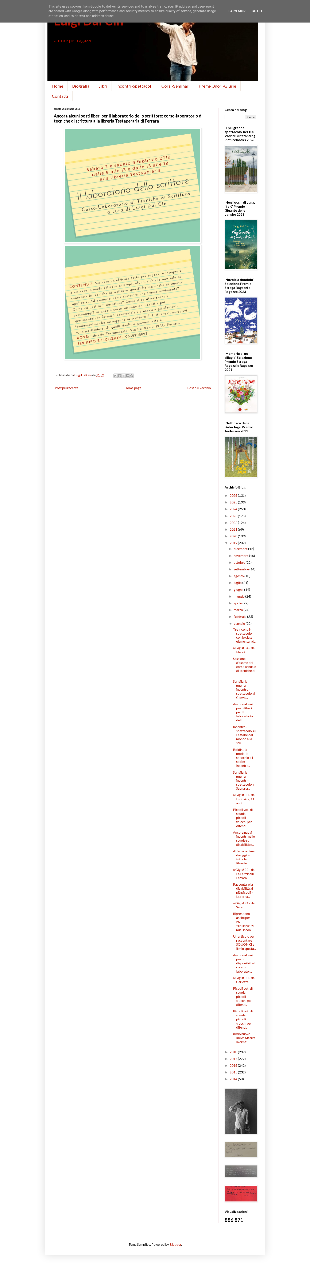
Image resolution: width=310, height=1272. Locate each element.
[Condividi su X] (123, 376)
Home (57, 85)
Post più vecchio (199, 388)
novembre (241, 556)
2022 (234, 523)
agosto (239, 576)
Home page (132, 388)
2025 (234, 502)
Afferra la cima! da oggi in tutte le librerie (244, 857)
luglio (238, 583)
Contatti (60, 96)
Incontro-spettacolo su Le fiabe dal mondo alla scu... (244, 735)
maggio (239, 596)
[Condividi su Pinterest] (131, 376)
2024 (234, 509)
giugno (239, 589)
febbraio (240, 616)
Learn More (236, 11)
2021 (234, 529)
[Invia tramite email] (115, 376)
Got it (257, 11)
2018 (234, 1052)
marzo (239, 610)
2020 (234, 536)
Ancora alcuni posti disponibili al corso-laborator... (244, 963)
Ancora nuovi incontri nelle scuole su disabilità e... (244, 838)
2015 (234, 1072)
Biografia (80, 85)
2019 (234, 543)
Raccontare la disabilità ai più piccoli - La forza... (243, 890)
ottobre (240, 562)
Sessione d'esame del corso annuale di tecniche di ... (244, 667)
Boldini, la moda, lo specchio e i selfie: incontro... (243, 757)
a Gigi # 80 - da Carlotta (244, 980)
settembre (241, 569)
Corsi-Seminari (175, 85)
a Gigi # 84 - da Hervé (244, 650)
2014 (234, 1079)
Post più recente (66, 388)
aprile (238, 603)
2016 (234, 1065)
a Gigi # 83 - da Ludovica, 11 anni (244, 799)
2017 (234, 1059)
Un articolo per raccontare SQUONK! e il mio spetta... (244, 942)
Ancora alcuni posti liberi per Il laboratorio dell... (243, 712)
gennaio (240, 623)
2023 (234, 516)
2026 (234, 495)
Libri (102, 85)
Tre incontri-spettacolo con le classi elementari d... (244, 635)
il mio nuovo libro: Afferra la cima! (244, 1038)
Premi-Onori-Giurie (217, 85)
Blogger (175, 1244)
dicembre (241, 549)
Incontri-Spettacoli (134, 85)
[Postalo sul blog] (119, 376)
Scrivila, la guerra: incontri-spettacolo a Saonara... (243, 780)
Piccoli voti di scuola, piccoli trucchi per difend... (243, 818)
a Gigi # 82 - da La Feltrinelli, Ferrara (244, 874)
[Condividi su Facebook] (127, 376)
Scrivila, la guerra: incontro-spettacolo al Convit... (244, 689)
